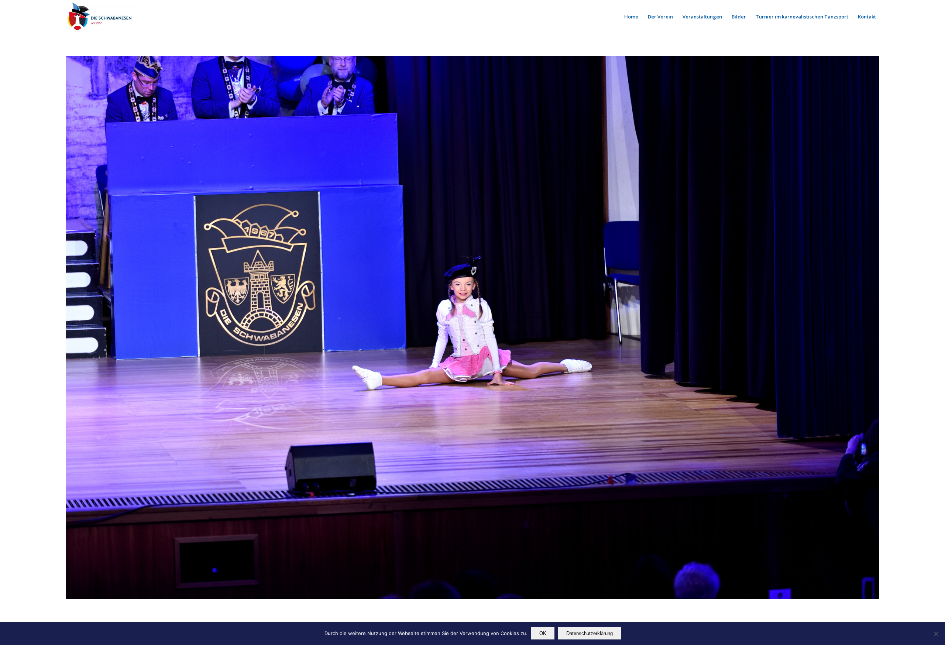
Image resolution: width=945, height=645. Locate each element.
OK (542, 633)
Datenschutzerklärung (589, 633)
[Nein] (935, 633)
